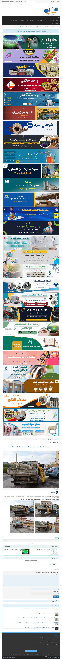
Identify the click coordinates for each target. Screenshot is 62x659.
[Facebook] (7, 1)
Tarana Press (9, 657)
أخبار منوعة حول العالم (55, 23)
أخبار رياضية (57, 26)
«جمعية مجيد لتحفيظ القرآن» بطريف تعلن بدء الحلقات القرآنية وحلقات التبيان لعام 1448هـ (38, 608)
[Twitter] (5, 1)
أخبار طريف (57, 20)
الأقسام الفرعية (41, 635)
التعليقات (54, 565)
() (4, 540)
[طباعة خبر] (54, 489)
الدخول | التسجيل (18, 1)
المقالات (27, 26)
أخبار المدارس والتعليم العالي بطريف (41, 20)
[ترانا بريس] (46, 657)
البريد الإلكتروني (55, 591)
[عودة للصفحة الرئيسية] (50, 11)
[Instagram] (13, 1)
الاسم (57, 587)
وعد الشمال (32, 26)
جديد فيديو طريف (14, 26)
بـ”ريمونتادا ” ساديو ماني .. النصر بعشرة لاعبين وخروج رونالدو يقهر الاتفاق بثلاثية (40, 627)
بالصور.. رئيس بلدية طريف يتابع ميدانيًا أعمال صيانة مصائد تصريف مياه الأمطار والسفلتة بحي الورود (36, 618)
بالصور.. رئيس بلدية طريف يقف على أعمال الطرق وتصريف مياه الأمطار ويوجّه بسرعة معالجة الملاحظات (36, 622)
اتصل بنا (58, 1)
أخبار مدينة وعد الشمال (29, 20)
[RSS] (3, 1)
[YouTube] (11, 1)
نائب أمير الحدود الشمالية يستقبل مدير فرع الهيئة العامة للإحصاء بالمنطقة (41, 613)
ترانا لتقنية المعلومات (51, 657)
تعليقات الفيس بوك (47, 565)
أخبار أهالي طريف (51, 20)
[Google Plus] (9, 1)
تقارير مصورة (52, 26)
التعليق (57, 574)
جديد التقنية (46, 26)
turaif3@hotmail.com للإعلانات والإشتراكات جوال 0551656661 (31, 31)
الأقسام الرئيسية (55, 635)
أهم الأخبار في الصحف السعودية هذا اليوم (17, 20)
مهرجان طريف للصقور (39, 26)
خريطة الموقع (53, 1)
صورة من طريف (21, 26)
